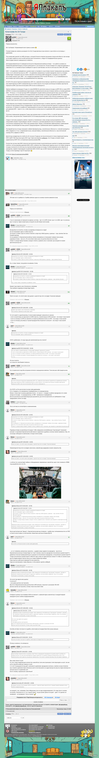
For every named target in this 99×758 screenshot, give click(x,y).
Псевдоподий (77, 115)
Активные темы (30, 23)
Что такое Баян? (33, 725)
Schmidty (13, 590)
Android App (51, 726)
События (25, 29)
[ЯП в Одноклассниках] (85, 69)
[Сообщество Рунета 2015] (87, 733)
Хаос (27, 26)
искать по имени (38, 702)
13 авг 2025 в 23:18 (22, 451)
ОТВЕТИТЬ (60, 34)
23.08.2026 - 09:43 (18, 157)
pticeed (13, 291)
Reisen (12, 410)
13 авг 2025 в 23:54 (25, 646)
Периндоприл (77, 90)
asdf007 (14, 37)
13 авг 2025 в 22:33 (23, 204)
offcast (75, 151)
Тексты (84, 90)
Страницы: (8, 34)
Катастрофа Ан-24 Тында (15, 32)
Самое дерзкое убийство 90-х (80, 153)
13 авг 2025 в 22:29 (22, 37)
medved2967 (77, 101)
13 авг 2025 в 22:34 (20, 225)
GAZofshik (76, 76)
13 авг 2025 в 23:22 (19, 536)
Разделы (9, 26)
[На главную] (5, 26)
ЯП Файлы (44, 26)
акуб (12, 325)
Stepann (76, 155)
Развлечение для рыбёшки (79, 108)
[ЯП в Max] (89, 69)
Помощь (37, 23)
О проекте (14, 725)
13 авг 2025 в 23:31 (20, 603)
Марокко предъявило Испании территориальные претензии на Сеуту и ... (83, 147)
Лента (15, 26)
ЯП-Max (57, 697)
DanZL (75, 110)
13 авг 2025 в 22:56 (25, 365)
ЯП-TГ (51, 26)
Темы (61, 19)
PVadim (75, 129)
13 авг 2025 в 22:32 (19, 193)
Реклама (48, 23)
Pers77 (75, 84)
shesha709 (76, 133)
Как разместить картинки (36, 728)
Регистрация (80, 21)
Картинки (83, 133)
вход (90, 21)
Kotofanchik (76, 105)
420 (73, 135)
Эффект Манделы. (77, 104)
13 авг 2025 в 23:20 (20, 501)
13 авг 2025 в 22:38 (20, 266)
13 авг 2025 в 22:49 (20, 343)
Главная (8, 29)
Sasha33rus (14, 204)
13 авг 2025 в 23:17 (20, 437)
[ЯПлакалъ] (12, 21)
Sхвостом (76, 96)
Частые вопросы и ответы (18, 729)
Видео (81, 96)
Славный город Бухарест (79, 75)
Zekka (75, 143)
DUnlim (13, 225)
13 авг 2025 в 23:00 (20, 373)
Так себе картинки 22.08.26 (79, 131)
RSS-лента (14, 731)
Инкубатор (33, 26)
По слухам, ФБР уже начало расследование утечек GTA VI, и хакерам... (81, 119)
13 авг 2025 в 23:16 (20, 409)
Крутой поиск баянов (27, 21)
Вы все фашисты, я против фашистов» (82, 139)
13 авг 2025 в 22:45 (21, 291)
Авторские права (16, 728)
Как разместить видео (35, 729)
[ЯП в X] (87, 69)
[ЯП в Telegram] (78, 69)
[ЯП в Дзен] (83, 69)
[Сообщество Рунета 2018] (82, 733)
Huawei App (51, 728)
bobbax (13, 401)
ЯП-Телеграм (48, 697)
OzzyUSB (76, 123)
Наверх (95, 755)
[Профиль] (8, 38)
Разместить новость (35, 732)
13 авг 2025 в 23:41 (20, 632)
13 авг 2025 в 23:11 (21, 401)
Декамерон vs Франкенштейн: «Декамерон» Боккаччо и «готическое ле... (82, 80)
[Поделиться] (68, 32)
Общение (21, 26)
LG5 (12, 193)
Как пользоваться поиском (36, 726)
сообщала (44, 138)
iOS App (50, 725)
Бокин (12, 373)
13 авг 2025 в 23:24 (20, 565)
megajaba (13, 451)
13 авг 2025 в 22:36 (25, 249)
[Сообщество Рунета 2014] (91, 733)
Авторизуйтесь (63, 704)
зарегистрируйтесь (20, 706)
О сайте (23, 23)
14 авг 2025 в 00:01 (22, 678)
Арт (39, 26)
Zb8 (75, 137)
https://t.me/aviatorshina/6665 (20, 154)
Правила (42, 23)
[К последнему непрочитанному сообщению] (20, 34)
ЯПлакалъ (27, 212)
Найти (67, 19)
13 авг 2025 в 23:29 (22, 590)
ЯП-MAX (57, 26)
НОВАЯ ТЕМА (67, 34)
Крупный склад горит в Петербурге (82, 112)
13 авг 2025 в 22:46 (19, 325)
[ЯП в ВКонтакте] (81, 69)
